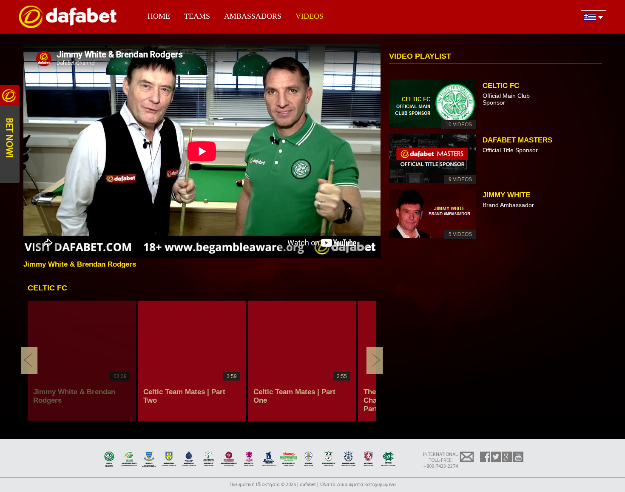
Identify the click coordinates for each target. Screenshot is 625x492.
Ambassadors (252, 16)
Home (159, 16)
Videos (309, 16)
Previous (29, 360)
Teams (197, 16)
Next (374, 360)
